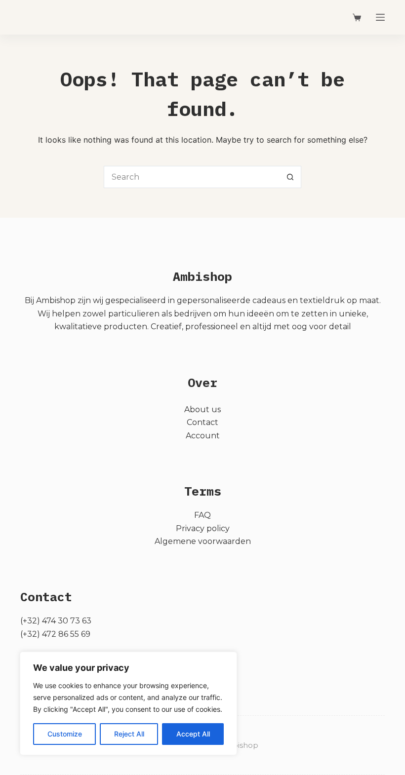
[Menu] (380, 17)
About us (202, 409)
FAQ (202, 515)
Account (203, 435)
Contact (202, 422)
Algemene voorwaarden (203, 541)
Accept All (193, 734)
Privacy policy (203, 528)
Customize (64, 734)
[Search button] (290, 177)
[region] (128, 703)
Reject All (129, 734)
